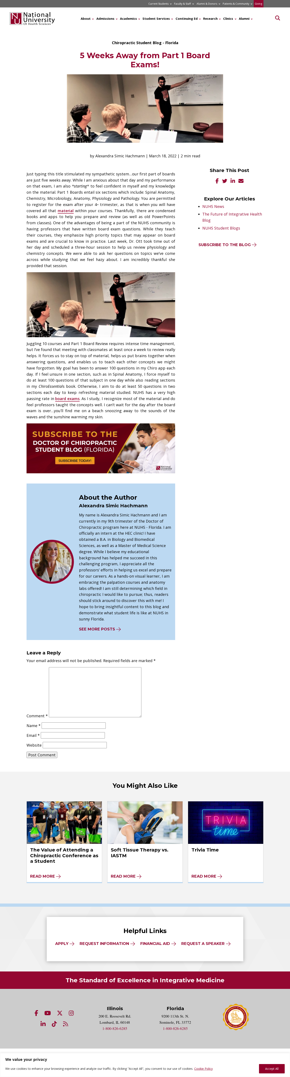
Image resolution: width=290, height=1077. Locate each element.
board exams (67, 398)
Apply (61, 943)
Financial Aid (155, 943)
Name (34, 725)
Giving (258, 4)
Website (34, 745)
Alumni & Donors (207, 4)
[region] (145, 1065)
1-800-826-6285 (114, 1028)
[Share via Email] (241, 181)
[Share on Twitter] (224, 181)
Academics (128, 18)
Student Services (156, 18)
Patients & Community (236, 4)
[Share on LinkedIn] (233, 181)
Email (33, 735)
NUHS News (213, 206)
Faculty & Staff (182, 4)
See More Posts (97, 629)
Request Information (104, 943)
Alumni (244, 18)
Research (210, 18)
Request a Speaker (203, 943)
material (66, 210)
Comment (37, 715)
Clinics (228, 18)
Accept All (272, 1069)
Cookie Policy (203, 1069)
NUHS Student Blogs (221, 228)
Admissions (105, 18)
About (86, 18)
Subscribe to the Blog (224, 244)
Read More (42, 876)
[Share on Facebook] (217, 181)
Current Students (158, 4)
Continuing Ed (187, 18)
